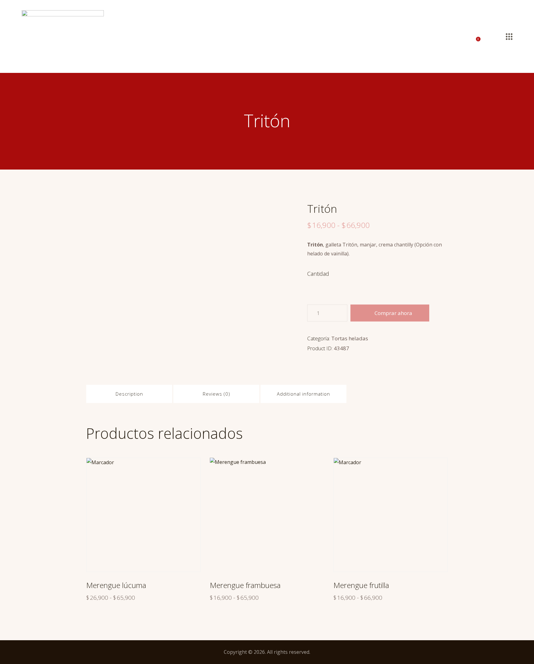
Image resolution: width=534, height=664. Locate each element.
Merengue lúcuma (116, 585)
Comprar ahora (393, 313)
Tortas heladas (349, 338)
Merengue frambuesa (245, 585)
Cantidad (318, 273)
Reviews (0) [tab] (216, 394)
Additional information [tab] (303, 394)
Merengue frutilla (361, 585)
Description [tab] (129, 394)
